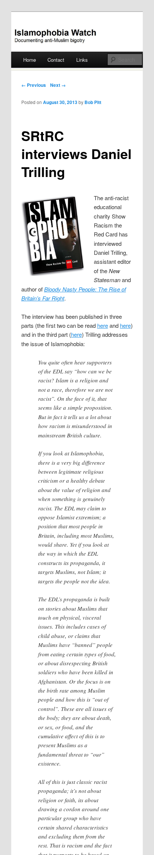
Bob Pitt (92, 102)
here (102, 325)
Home (29, 59)
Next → (58, 85)
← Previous (33, 85)
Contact (55, 59)
